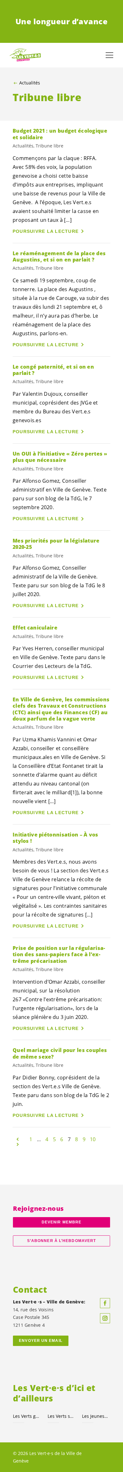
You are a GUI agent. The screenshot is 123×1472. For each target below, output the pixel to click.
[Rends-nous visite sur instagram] (105, 1318)
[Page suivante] (17, 1144)
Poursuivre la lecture (46, 231)
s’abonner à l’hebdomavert (61, 1241)
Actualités (29, 83)
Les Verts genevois (26, 1416)
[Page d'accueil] (25, 55)
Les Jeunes (95, 1416)
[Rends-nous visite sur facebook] (105, 1303)
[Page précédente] (17, 1139)
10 (93, 1139)
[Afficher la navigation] (109, 55)
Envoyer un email (40, 1340)
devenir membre (61, 1222)
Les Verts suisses (61, 1416)
